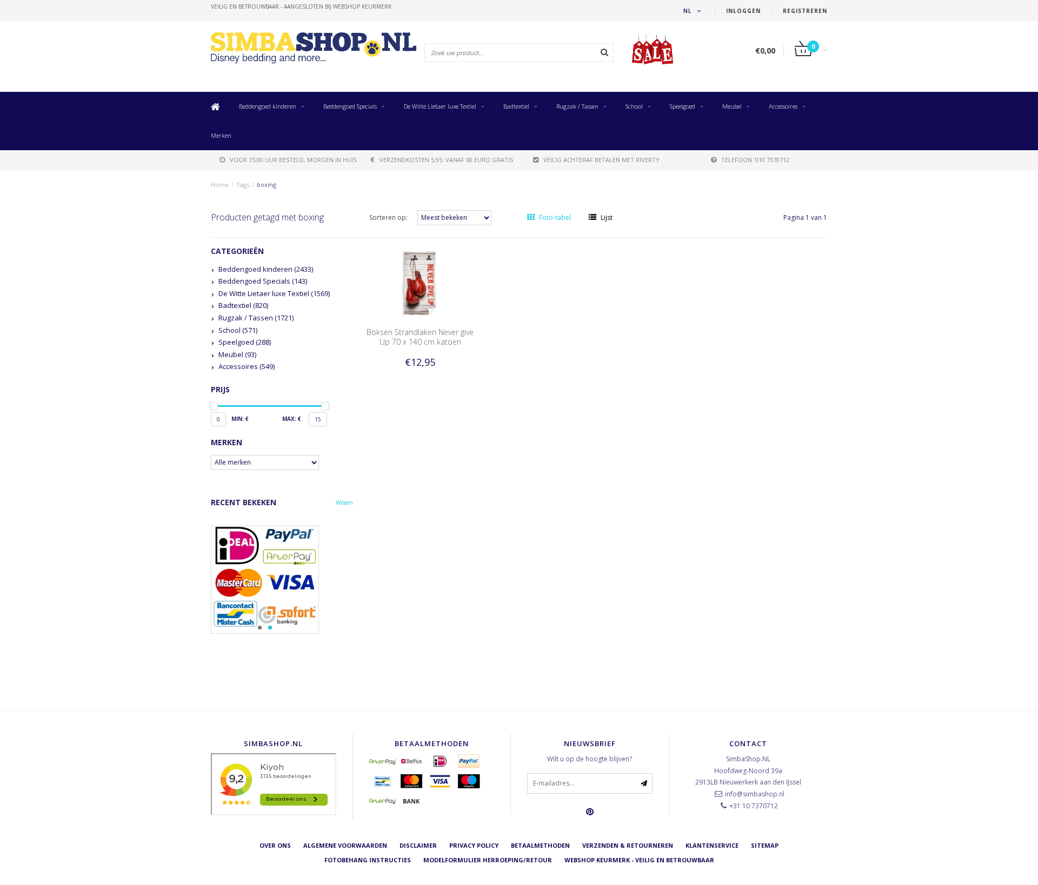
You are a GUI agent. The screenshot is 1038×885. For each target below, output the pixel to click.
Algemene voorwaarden (345, 845)
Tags (242, 184)
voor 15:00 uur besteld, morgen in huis (293, 160)
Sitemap (764, 845)
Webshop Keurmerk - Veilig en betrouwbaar (639, 860)
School (634, 106)
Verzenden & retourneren (627, 845)
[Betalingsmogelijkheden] (282, 580)
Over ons (275, 845)
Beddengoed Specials (350, 106)
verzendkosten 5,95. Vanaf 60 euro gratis (446, 160)
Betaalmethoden (540, 845)
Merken (221, 135)
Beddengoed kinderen (267, 106)
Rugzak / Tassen (577, 106)
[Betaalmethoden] (382, 761)
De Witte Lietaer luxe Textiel (440, 106)
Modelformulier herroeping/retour (487, 860)
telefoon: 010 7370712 (755, 160)
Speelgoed (682, 106)
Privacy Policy (473, 845)
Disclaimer (418, 845)
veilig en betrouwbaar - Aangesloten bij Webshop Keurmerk (301, 6)
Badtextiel (516, 106)
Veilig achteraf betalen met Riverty (601, 160)
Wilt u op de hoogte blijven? (589, 758)
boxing (266, 184)
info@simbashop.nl (754, 794)
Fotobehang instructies (367, 860)
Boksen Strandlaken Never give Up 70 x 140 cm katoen (420, 337)
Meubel (732, 106)
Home (220, 184)
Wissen (344, 502)
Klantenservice (712, 845)
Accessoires (783, 106)
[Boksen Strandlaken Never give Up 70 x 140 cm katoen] (420, 282)
